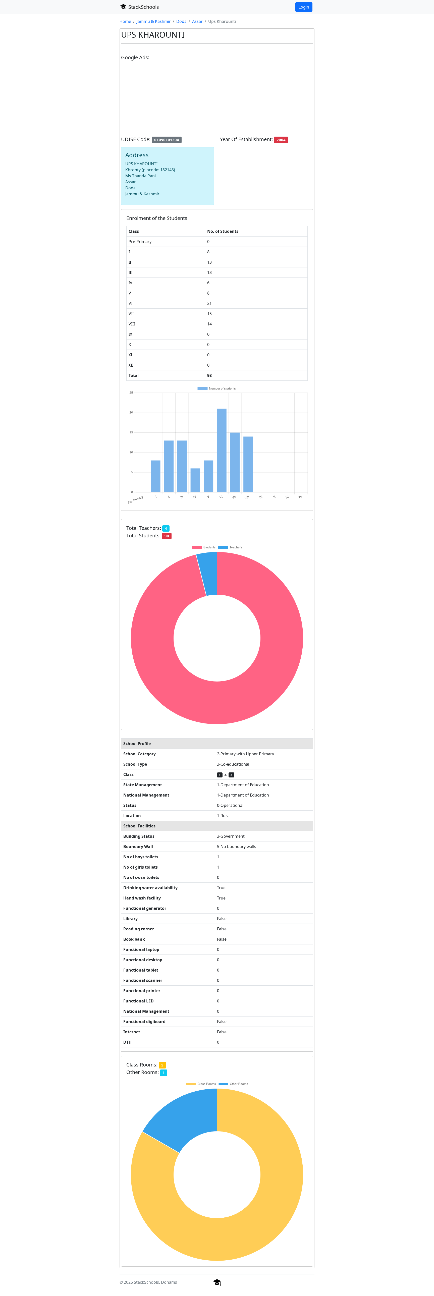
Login (304, 7)
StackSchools (143, 7)
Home (125, 21)
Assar (197, 21)
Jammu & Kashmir (154, 21)
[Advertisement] (217, 100)
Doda (181, 21)
